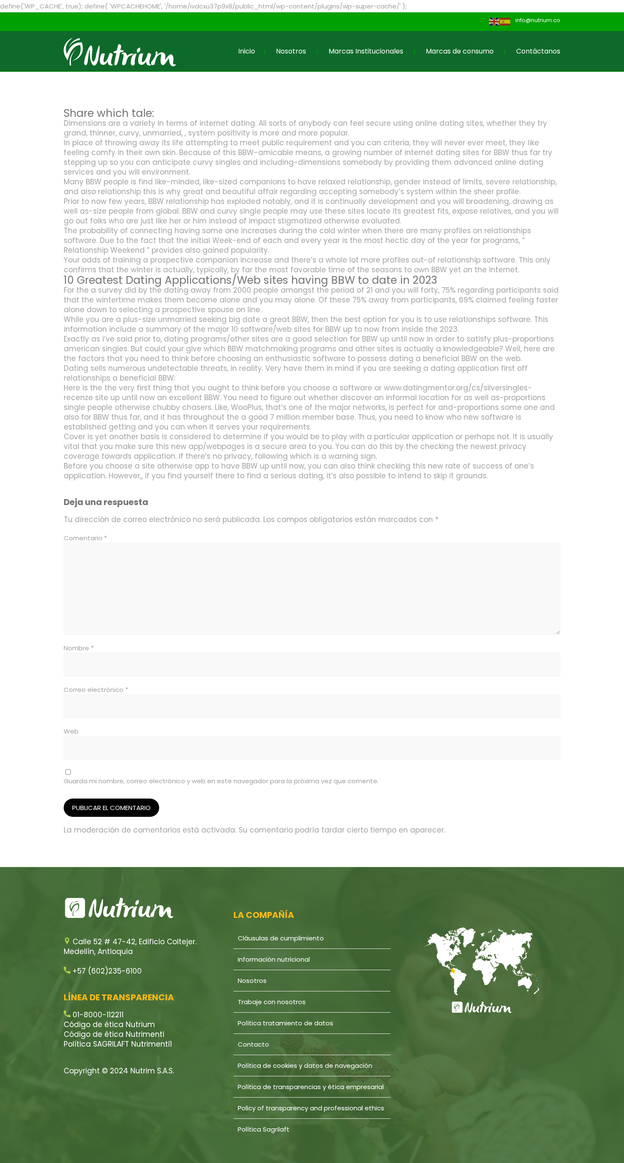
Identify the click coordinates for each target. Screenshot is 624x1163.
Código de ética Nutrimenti (114, 1034)
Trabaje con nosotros (272, 1001)
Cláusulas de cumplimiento (281, 938)
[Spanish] (505, 21)
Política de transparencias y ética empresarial (311, 1086)
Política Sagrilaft (264, 1129)
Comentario (85, 538)
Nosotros (291, 51)
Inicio (246, 51)
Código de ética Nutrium (109, 1024)
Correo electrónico (96, 689)
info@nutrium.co (537, 20)
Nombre (79, 648)
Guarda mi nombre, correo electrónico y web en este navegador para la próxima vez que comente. (221, 780)
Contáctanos (538, 51)
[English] (494, 21)
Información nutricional (274, 959)
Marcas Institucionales (366, 51)
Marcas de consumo (460, 51)
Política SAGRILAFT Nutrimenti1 (118, 1044)
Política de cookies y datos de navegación (305, 1065)
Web (71, 731)
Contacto (253, 1044)
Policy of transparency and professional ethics (311, 1108)
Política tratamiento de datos (285, 1023)
